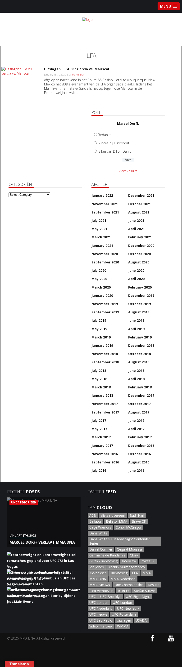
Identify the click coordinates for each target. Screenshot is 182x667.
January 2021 (102, 245)
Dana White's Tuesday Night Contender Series (119, 541)
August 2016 (138, 462)
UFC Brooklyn (110, 596)
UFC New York (128, 608)
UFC (92, 596)
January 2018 (102, 395)
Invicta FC (148, 561)
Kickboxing (119, 573)
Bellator (95, 521)
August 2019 (138, 312)
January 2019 (102, 345)
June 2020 (136, 270)
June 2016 (136, 470)
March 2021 (101, 237)
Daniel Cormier (100, 549)
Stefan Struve (144, 590)
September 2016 (105, 462)
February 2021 (140, 237)
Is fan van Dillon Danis (114, 151)
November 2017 (104, 403)
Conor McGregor (128, 527)
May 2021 (99, 229)
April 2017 (136, 429)
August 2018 (138, 362)
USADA (141, 620)
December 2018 (141, 345)
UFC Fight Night (138, 596)
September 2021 (105, 212)
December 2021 (141, 195)
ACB (92, 515)
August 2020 (138, 262)
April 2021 (136, 229)
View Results (128, 171)
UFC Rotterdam (124, 614)
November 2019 (104, 304)
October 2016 (139, 454)
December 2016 (141, 445)
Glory (134, 555)
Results (153, 585)
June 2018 (136, 370)
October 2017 (139, 403)
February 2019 (140, 337)
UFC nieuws (98, 614)
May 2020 (99, 278)
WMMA (122, 626)
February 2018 (140, 387)
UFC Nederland (101, 608)
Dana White (98, 533)
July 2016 (98, 470)
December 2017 (141, 395)
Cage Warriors (100, 527)
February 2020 (140, 287)
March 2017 (101, 437)
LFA (135, 573)
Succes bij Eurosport (113, 143)
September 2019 (105, 312)
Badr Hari (137, 515)
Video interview (101, 626)
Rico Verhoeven (101, 590)
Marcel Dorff (78, 74)
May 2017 (99, 429)
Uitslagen (124, 620)
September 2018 (105, 362)
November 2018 (104, 353)
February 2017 (140, 437)
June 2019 (136, 320)
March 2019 (101, 337)
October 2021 (139, 204)
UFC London (122, 602)
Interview (129, 561)
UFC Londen (98, 602)
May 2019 (99, 329)
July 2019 (98, 320)
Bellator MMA (116, 521)
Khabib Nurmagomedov (126, 567)
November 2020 (104, 254)
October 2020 (139, 254)
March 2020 (101, 287)
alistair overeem (112, 515)
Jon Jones (96, 567)
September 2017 (105, 412)
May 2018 (99, 379)
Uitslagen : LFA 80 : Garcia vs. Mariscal (76, 69)
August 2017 (138, 412)
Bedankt (104, 135)
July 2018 (98, 370)
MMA (146, 573)
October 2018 (139, 353)
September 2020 (105, 262)
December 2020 (141, 245)
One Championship (129, 585)
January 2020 (102, 295)
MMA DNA (97, 579)
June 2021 (136, 220)
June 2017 (136, 420)
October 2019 (139, 304)
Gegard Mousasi (129, 549)
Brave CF (139, 521)
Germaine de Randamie (107, 555)
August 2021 (138, 212)
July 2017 (98, 420)
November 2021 (104, 204)
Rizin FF (124, 590)
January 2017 (102, 445)
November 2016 (104, 454)
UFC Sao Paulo (100, 620)
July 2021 (98, 220)
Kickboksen (98, 573)
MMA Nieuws (99, 585)
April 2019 (136, 329)
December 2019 (141, 295)
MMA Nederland (123, 579)
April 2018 (136, 379)
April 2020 (136, 278)
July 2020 (98, 270)
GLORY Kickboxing (103, 561)
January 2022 (102, 195)
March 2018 (101, 387)
